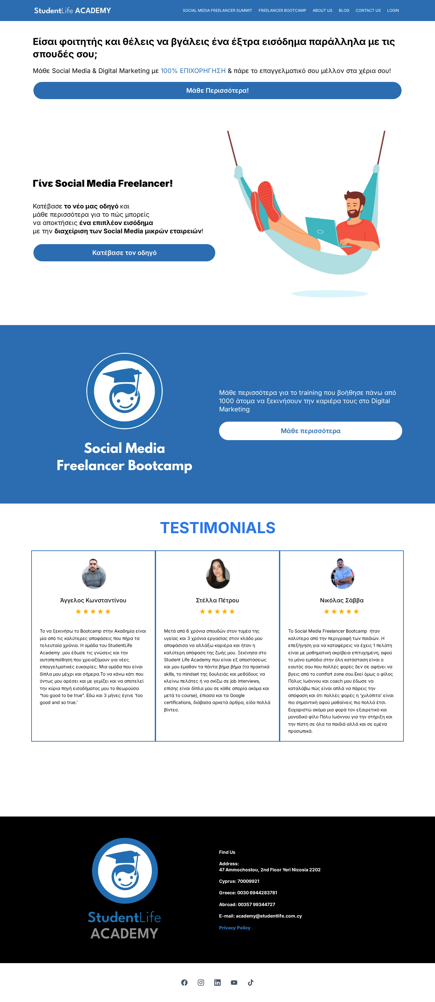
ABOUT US (322, 10)
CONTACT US (368, 10)
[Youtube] (234, 982)
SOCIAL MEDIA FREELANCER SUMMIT (217, 10)
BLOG (344, 10)
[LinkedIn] (217, 982)
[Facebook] (184, 982)
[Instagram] (201, 982)
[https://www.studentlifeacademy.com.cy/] (72, 10)
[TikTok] (250, 982)
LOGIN (393, 10)
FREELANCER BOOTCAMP (282, 10)
